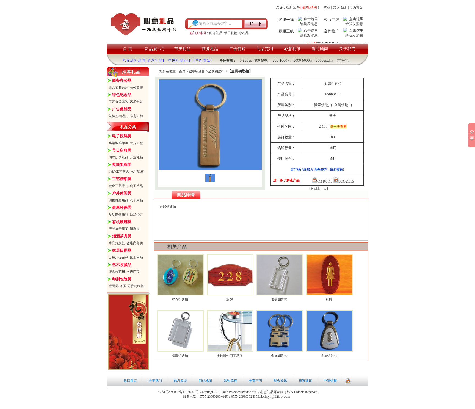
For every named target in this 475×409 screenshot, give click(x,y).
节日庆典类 (121, 150)
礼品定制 (265, 49)
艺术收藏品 (121, 265)
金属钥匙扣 (216, 71)
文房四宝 (133, 272)
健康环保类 (121, 207)
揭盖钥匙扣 (279, 299)
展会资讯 (280, 381)
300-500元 (262, 60)
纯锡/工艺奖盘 (119, 172)
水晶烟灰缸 (117, 243)
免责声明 (255, 381)
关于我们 (347, 49)
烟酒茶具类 (121, 236)
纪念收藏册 (117, 272)
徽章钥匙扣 (197, 71)
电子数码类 (121, 136)
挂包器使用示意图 (229, 356)
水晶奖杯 (137, 172)
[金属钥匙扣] (280, 350)
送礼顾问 (320, 49)
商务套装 (136, 87)
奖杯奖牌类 (121, 165)
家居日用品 (121, 250)
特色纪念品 (121, 95)
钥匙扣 (135, 229)
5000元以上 (324, 60)
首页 (327, 7)
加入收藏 (339, 7)
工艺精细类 (121, 179)
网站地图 (205, 381)
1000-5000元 (303, 60)
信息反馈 (180, 381)
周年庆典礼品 (118, 157)
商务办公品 (121, 80)
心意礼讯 (292, 49)
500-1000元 (282, 60)
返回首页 (130, 381)
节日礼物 (230, 33)
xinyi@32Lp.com (276, 396)
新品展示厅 (155, 49)
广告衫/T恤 (135, 116)
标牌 (229, 299)
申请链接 (330, 381)
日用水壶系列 (118, 257)
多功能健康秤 (118, 214)
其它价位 (343, 60)
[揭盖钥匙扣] (280, 293)
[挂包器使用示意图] (230, 350)
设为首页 (356, 7)
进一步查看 (338, 126)
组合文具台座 (118, 87)
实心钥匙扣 (180, 299)
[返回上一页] (318, 188)
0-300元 (246, 60)
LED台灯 (136, 214)
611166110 (324, 181)
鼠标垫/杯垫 (117, 116)
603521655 (346, 181)
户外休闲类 (121, 193)
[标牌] (230, 293)
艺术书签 (136, 102)
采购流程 (230, 381)
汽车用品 (136, 200)
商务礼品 (215, 33)
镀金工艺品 (117, 186)
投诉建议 (305, 381)
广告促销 (237, 49)
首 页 (127, 49)
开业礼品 (136, 157)
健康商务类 (134, 243)
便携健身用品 (118, 200)
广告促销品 (121, 109)
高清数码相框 (118, 143)
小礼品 (244, 33)
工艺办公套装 (118, 102)
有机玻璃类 (121, 222)
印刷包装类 (121, 279)
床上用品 (136, 257)
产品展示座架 (118, 229)
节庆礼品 (182, 49)
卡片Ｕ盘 (136, 143)
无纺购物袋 (135, 286)
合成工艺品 (134, 186)
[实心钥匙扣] (180, 293)
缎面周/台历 (117, 286)
